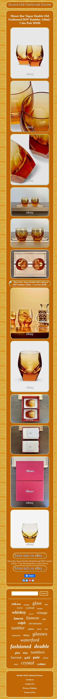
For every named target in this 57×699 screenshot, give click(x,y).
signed (31, 614)
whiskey (19, 612)
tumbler (18, 628)
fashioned (20, 646)
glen (17, 652)
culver (31, 629)
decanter (40, 608)
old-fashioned (35, 623)
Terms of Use (29, 692)
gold (27, 657)
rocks (20, 607)
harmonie (16, 635)
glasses (40, 633)
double (41, 646)
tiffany (26, 635)
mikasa (16, 603)
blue (25, 652)
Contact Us (29, 684)
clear (45, 657)
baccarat (16, 657)
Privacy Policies (30, 688)
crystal (27, 662)
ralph (22, 623)
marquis (26, 605)
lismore (32, 617)
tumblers (38, 652)
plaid (39, 629)
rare (46, 604)
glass (37, 602)
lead (46, 629)
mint (16, 664)
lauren (18, 618)
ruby (44, 619)
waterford (29, 640)
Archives (30, 680)
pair (36, 657)
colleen (41, 664)
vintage (41, 613)
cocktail (30, 607)
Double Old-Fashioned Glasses (30, 675)
